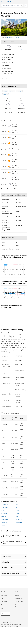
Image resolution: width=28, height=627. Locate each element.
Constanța (5, 507)
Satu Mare (5, 522)
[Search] (21, 5)
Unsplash (16, 37)
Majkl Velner (9, 37)
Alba (17, 516)
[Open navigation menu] (25, 5)
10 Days (12, 91)
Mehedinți (19, 519)
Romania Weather (7, 2)
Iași (17, 505)
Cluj (3, 510)
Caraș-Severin (6, 519)
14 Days (19, 91)
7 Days (5, 91)
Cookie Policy (19, 601)
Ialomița (4, 513)
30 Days (6, 94)
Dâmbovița (19, 522)
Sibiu (17, 513)
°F (21, 49)
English (5, 613)
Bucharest (5, 505)
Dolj (17, 507)
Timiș (17, 510)
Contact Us (18, 595)
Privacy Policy (19, 598)
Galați (3, 525)
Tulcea (4, 516)
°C (18, 49)
